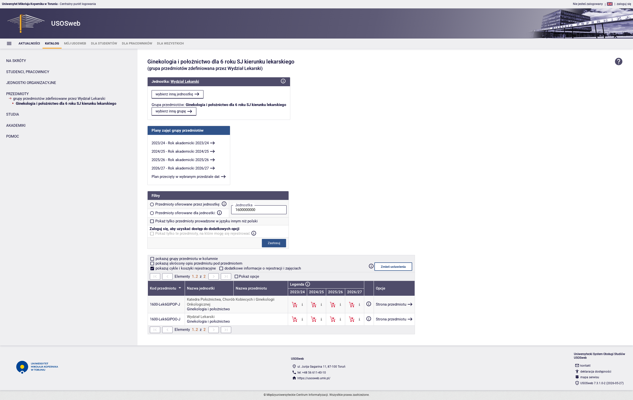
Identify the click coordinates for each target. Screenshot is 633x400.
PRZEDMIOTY (17, 94)
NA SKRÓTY (16, 61)
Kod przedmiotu (163, 288)
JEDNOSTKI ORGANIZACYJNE (31, 83)
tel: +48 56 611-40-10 (311, 372)
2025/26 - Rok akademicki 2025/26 (180, 160)
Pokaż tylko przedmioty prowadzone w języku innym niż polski (206, 221)
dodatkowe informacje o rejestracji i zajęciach (262, 268)
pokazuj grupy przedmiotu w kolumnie (186, 258)
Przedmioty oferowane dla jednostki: (185, 213)
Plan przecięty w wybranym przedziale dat (186, 176)
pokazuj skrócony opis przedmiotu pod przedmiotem (198, 263)
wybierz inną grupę (171, 111)
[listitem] (29, 44)
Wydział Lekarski (185, 81)
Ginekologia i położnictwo (208, 309)
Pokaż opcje (249, 276)
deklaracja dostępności (595, 371)
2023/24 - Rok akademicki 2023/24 (180, 143)
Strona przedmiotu (391, 304)
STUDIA (12, 114)
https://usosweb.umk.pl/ (313, 378)
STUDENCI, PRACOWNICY (27, 72)
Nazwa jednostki (201, 288)
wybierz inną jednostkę (174, 94)
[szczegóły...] (302, 304)
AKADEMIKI (15, 125)
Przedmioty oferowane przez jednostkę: (187, 204)
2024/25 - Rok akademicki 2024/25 (180, 151)
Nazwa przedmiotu (251, 288)
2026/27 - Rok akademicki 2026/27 (180, 168)
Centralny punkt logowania (78, 4)
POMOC (12, 136)
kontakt (585, 365)
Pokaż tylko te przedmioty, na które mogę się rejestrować (202, 233)
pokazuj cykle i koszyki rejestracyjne (186, 268)
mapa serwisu (589, 377)
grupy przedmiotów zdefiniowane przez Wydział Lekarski (59, 98)
